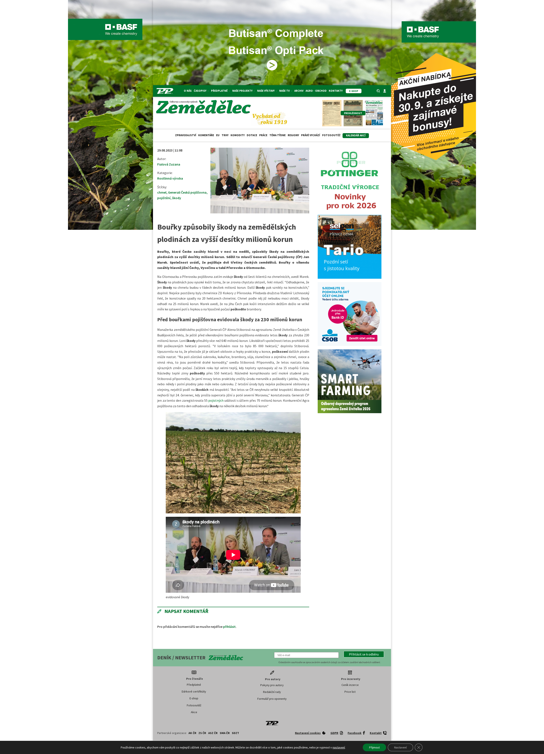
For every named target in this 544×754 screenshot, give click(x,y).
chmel (161, 192)
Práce (263, 135)
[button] (364, 654)
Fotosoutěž (331, 135)
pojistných (216, 400)
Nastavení (400, 747)
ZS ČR (202, 733)
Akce (194, 712)
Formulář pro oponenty (272, 699)
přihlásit (229, 626)
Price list (350, 692)
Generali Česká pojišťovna (187, 192)
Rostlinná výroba (170, 178)
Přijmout (374, 747)
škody (176, 198)
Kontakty (336, 91)
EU (218, 135)
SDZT (235, 733)
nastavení (339, 747)
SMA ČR (225, 733)
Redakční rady (272, 692)
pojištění (163, 198)
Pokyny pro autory (272, 685)
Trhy (225, 135)
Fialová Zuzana (168, 164)
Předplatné (194, 685)
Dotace (252, 135)
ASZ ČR (213, 733)
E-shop (194, 698)
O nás (188, 91)
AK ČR (192, 733)
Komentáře (206, 135)
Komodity (238, 135)
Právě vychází (310, 135)
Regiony (293, 135)
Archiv (298, 91)
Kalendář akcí (356, 135)
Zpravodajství (185, 135)
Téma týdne (277, 135)
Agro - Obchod (316, 91)
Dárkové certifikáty (194, 691)
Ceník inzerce (350, 685)
